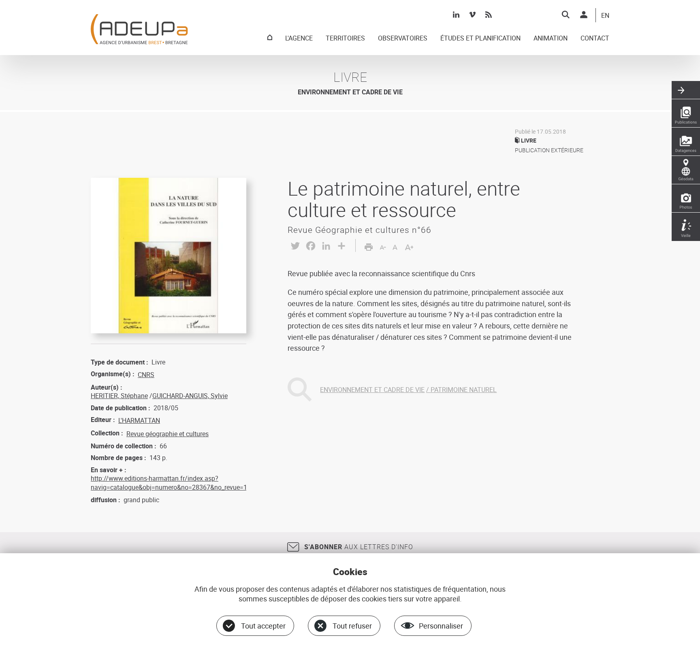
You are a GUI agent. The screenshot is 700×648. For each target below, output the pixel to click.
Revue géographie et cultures (167, 433)
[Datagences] (686, 142)
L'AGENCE (299, 38)
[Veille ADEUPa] (686, 227)
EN (605, 16)
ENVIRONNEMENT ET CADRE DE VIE (372, 389)
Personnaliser (441, 626)
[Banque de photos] (686, 198)
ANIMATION (551, 38)
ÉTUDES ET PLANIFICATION (480, 38)
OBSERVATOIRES (402, 38)
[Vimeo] (472, 14)
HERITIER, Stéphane (119, 395)
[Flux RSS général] (488, 14)
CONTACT (594, 38)
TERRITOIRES (345, 38)
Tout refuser (352, 626)
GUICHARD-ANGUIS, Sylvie (190, 395)
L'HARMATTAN (139, 420)
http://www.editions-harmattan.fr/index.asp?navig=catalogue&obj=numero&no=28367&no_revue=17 (171, 483)
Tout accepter (263, 626)
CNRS (146, 374)
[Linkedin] (456, 14)
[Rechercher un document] (565, 14)
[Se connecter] (583, 14)
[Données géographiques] (686, 170)
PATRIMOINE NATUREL (464, 389)
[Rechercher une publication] (686, 113)
